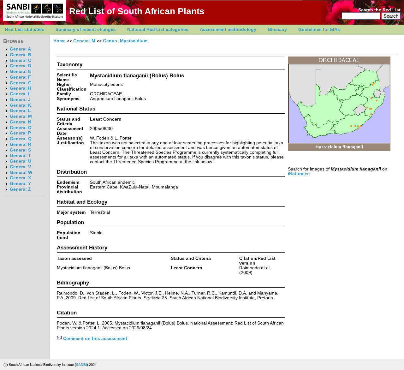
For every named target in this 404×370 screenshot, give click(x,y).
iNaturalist (299, 173)
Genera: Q (21, 138)
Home (59, 41)
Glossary (277, 29)
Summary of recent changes (86, 29)
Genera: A (20, 49)
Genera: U (20, 161)
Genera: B (20, 54)
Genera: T (20, 155)
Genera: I (19, 94)
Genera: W (21, 172)
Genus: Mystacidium (125, 41)
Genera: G (21, 83)
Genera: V (20, 166)
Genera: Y (20, 183)
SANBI (81, 365)
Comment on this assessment (94, 338)
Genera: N (20, 122)
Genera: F (20, 77)
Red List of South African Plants (137, 11)
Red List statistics (24, 29)
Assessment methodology (228, 29)
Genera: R (20, 144)
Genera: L (20, 110)
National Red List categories (157, 29)
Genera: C (20, 60)
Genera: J (20, 99)
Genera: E (20, 71)
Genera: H (20, 88)
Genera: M (21, 116)
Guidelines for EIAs (319, 29)
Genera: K (20, 105)
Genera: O (21, 127)
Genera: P (20, 133)
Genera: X (20, 178)
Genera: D (20, 65)
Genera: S (20, 150)
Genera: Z (20, 189)
